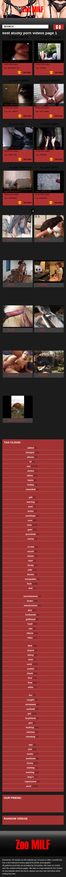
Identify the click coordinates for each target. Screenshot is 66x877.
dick (32, 645)
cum (41, 111)
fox (32, 695)
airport (32, 650)
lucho (32, 511)
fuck (32, 583)
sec (32, 628)
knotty (46, 111)
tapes (32, 480)
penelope (32, 515)
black (32, 673)
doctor (32, 574)
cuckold (32, 709)
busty (32, 565)
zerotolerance (32, 596)
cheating (32, 736)
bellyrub (43, 155)
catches (32, 732)
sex (18, 68)
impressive (32, 781)
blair (32, 560)
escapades (32, 579)
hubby (32, 484)
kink (32, 659)
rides (32, 637)
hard (32, 624)
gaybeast (12, 68)
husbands (32, 614)
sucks (32, 754)
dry (15, 155)
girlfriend (32, 619)
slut (32, 749)
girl (32, 713)
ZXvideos (40, 12)
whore (32, 633)
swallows (32, 758)
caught (32, 699)
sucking (32, 772)
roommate (32, 704)
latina (32, 475)
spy (32, 744)
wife (32, 570)
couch (32, 551)
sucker (32, 668)
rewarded (32, 489)
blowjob (32, 452)
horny (32, 763)
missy (32, 655)
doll (32, 588)
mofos (32, 471)
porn (32, 786)
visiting (32, 767)
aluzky (14, 111)
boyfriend (32, 718)
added (32, 448)
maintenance (32, 605)
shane (32, 556)
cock (32, 664)
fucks (32, 601)
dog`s (32, 777)
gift (32, 497)
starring (32, 502)
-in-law (32, 546)
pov (32, 723)
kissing (43, 68)
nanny (32, 539)
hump (10, 155)
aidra (32, 687)
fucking (32, 727)
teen (32, 525)
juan (32, 506)
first (32, 678)
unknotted (12, 198)
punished (32, 534)
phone (32, 457)
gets (32, 529)
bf (32, 461)
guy (32, 610)
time (32, 682)
